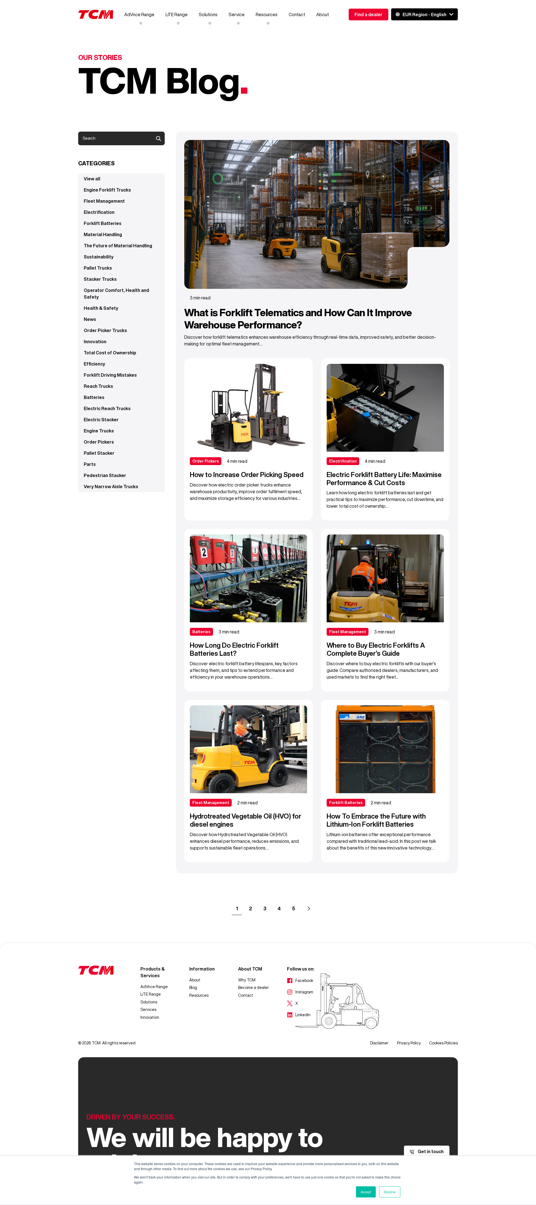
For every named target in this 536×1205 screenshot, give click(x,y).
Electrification (99, 212)
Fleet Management (104, 201)
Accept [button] (366, 1191)
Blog (193, 987)
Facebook (300, 981)
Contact (297, 14)
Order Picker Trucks (105, 330)
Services (148, 1010)
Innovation (95, 341)
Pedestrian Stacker (105, 475)
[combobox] (121, 138)
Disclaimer (379, 1043)
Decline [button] (390, 1191)
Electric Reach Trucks (107, 408)
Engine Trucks (99, 431)
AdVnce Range (139, 14)
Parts (90, 464)
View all (92, 178)
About (322, 14)
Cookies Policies (443, 1043)
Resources (266, 14)
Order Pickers (99, 442)
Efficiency (94, 364)
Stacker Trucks (100, 279)
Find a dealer (368, 14)
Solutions (208, 14)
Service (237, 14)
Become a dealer (253, 987)
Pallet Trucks (98, 268)
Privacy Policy (409, 1043)
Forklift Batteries (102, 223)
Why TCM (246, 980)
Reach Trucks (98, 386)
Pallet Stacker (99, 453)
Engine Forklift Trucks (107, 190)
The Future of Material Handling (118, 245)
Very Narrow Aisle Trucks (111, 486)
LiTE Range (177, 14)
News (90, 319)
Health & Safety (101, 308)
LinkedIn (298, 1015)
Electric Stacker (101, 419)
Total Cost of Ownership (110, 352)
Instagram (300, 992)
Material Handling (103, 234)
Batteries (94, 397)
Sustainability (99, 257)
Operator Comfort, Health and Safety (116, 293)
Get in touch (430, 1151)
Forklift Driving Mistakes (110, 375)
